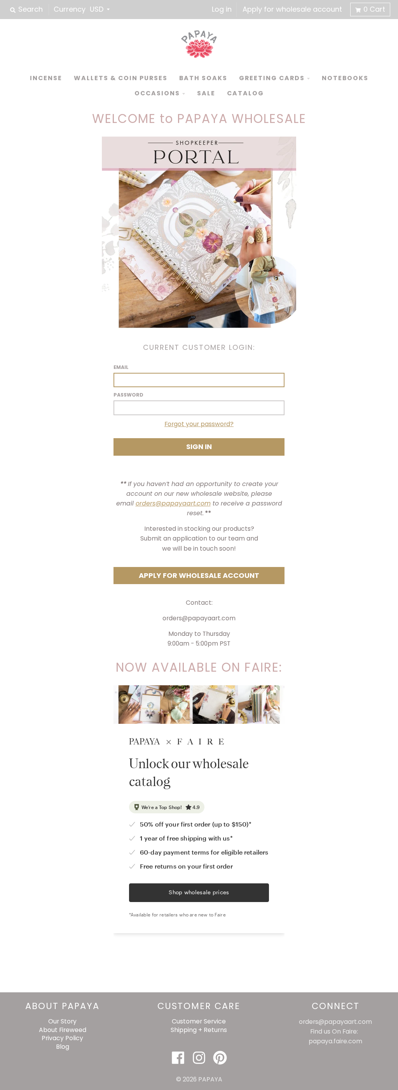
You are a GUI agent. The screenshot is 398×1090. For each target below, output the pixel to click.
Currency (70, 9)
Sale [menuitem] (206, 93)
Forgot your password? (199, 424)
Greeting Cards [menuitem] (272, 78)
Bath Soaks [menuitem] (203, 78)
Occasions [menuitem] (157, 93)
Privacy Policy (62, 1038)
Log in (222, 9)
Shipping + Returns (199, 1029)
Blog (62, 1046)
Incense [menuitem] (46, 78)
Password (128, 394)
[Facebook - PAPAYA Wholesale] (178, 1058)
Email (121, 367)
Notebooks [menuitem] (345, 78)
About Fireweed (62, 1029)
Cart (374, 9)
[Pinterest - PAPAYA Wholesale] (220, 1058)
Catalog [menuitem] (245, 93)
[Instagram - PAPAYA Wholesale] (199, 1058)
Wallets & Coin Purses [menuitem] (121, 78)
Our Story (62, 1021)
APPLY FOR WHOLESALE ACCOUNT (199, 575)
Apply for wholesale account (292, 9)
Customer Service (199, 1021)
